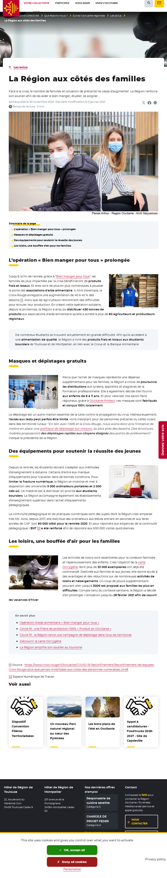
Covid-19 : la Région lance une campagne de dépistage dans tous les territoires (76, 635)
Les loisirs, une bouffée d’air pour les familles (42, 245)
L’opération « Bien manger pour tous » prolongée (45, 229)
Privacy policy (155, 859)
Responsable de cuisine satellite (98, 800)
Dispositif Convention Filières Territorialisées (23, 729)
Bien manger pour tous (73, 276)
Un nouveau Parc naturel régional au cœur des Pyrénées (63, 731)
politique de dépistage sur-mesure (66, 428)
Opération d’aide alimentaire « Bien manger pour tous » (59, 622)
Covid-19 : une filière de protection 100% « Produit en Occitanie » (65, 629)
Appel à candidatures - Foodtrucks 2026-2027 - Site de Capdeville (140, 731)
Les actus (116, 15)
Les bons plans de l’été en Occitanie (101, 726)
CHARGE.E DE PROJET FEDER (98, 819)
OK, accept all (74, 850)
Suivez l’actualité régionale (89, 15)
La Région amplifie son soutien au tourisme (51, 647)
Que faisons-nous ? (56, 15)
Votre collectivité (29, 15)
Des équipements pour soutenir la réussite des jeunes (48, 240)
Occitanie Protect (102, 401)
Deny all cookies (74, 862)
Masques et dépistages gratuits (33, 234)
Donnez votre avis (163, 440)
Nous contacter (139, 821)
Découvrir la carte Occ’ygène (40, 641)
